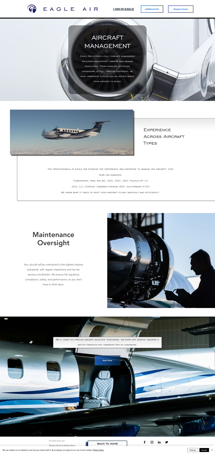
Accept (204, 450)
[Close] (212, 450)
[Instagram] (152, 442)
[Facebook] (144, 442)
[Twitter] (166, 442)
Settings (192, 450)
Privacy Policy (98, 450)
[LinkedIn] (159, 442)
